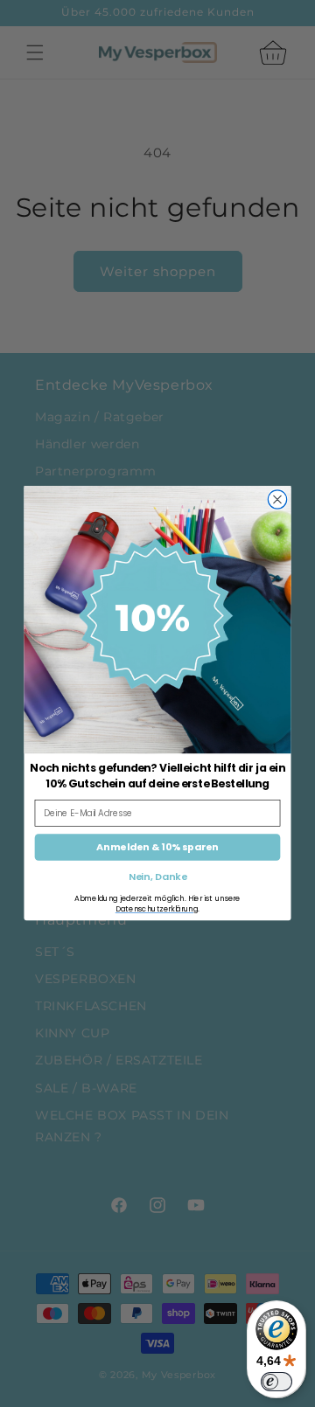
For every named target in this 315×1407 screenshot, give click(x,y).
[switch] (276, 1381)
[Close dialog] (277, 499)
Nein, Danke (158, 877)
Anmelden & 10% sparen (157, 847)
